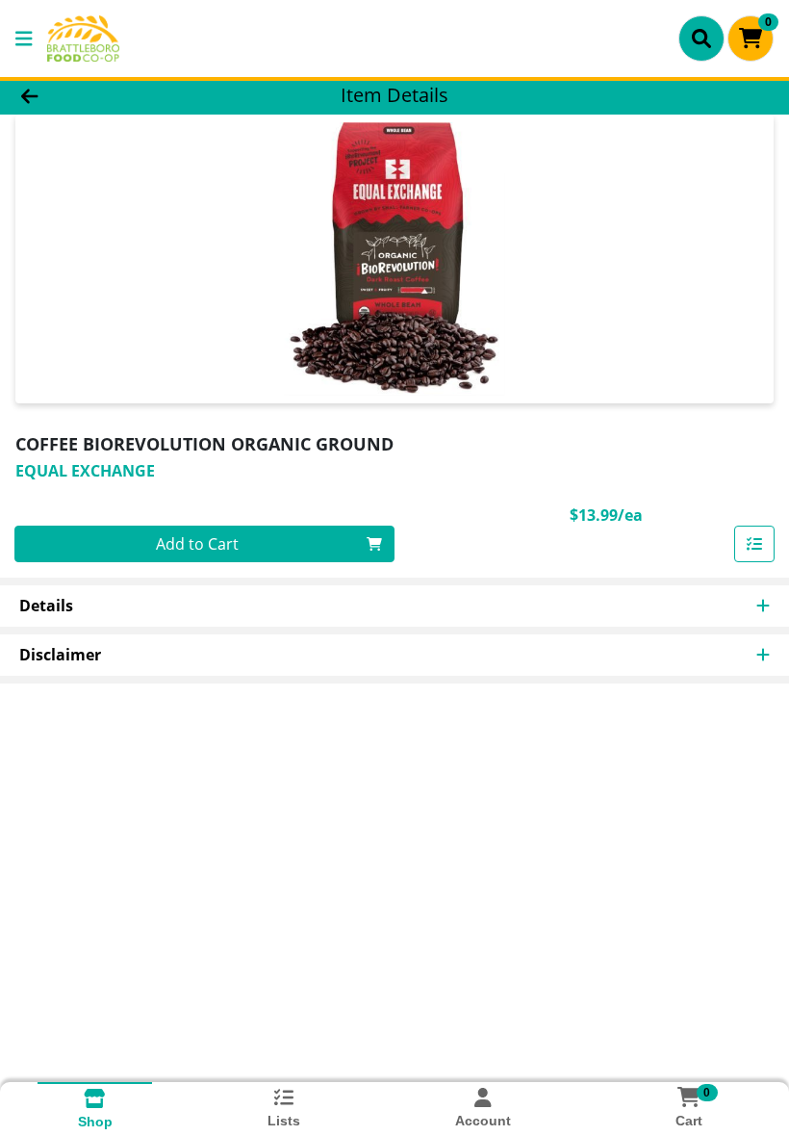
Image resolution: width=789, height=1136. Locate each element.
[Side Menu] (24, 38)
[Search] (701, 38)
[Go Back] (110, 94)
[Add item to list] (754, 544)
